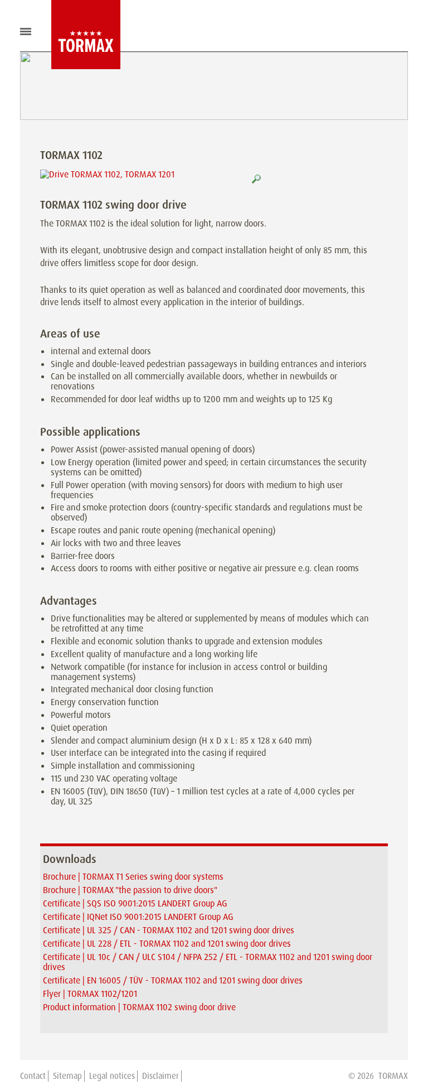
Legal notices (112, 1076)
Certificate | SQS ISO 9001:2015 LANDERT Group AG (135, 903)
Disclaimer (160, 1076)
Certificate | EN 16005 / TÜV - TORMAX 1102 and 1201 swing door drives (173, 980)
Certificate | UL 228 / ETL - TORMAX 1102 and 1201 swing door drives (167, 943)
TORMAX (393, 1076)
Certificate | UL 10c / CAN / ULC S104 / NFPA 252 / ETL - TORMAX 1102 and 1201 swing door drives (207, 962)
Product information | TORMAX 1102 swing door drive (139, 1007)
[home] (77, 34)
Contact (33, 1076)
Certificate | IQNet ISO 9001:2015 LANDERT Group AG (138, 917)
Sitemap (67, 1076)
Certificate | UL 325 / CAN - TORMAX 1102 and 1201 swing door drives (168, 930)
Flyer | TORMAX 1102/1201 (90, 994)
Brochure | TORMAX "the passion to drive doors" (130, 890)
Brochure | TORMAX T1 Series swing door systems (133, 876)
